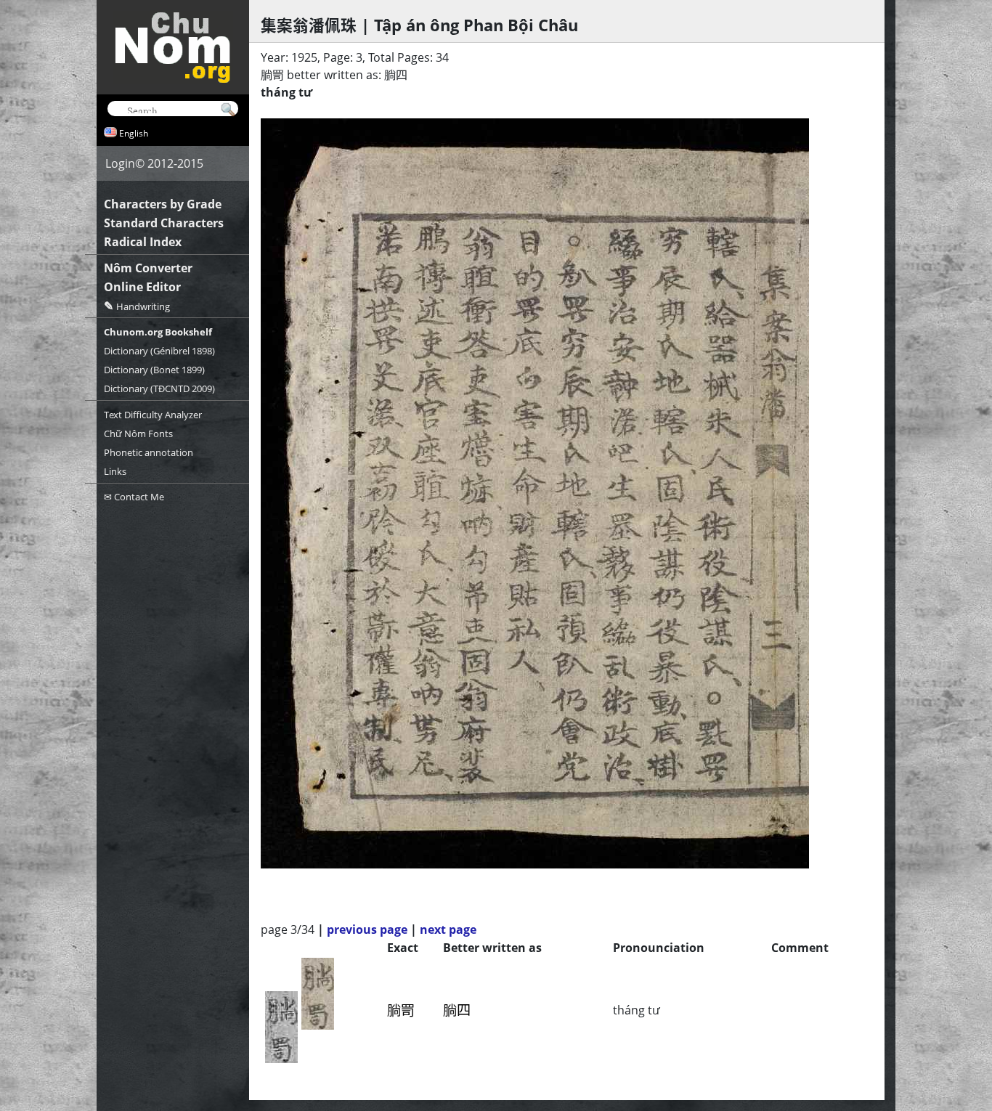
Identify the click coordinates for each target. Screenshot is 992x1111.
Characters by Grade (162, 204)
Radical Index (143, 242)
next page (448, 929)
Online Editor (142, 287)
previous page (367, 929)
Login (120, 163)
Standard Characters (164, 223)
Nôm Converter (148, 268)
